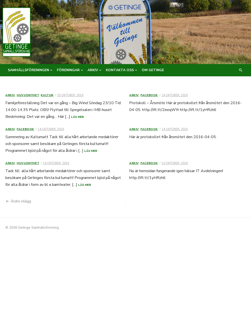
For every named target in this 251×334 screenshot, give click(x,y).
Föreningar (68, 70)
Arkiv (93, 70)
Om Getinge (153, 70)
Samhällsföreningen (28, 70)
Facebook (149, 95)
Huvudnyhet (28, 95)
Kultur (47, 95)
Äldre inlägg (21, 201)
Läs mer (77, 117)
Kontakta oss (120, 70)
